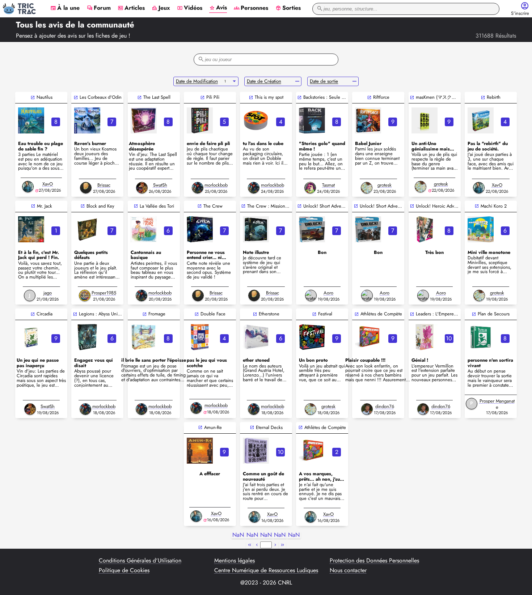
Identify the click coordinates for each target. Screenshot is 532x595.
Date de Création (264, 81)
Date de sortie (324, 81)
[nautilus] (31, 120)
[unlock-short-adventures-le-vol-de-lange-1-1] (312, 229)
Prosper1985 (104, 292)
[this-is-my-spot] (256, 120)
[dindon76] (367, 409)
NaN (238, 535)
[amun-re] (200, 451)
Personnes (251, 8)
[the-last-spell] (144, 120)
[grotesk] (366, 188)
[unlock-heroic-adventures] (424, 229)
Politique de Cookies (124, 570)
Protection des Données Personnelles (374, 560)
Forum (99, 8)
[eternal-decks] (256, 451)
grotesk (384, 185)
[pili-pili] (200, 120)
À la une (65, 8)
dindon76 (384, 406)
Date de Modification (197, 81)
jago (47, 292)
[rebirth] (481, 120)
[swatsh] (142, 188)
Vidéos (189, 8)
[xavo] (28, 186)
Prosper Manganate (497, 404)
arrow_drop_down (234, 81)
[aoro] (311, 295)
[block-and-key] (87, 229)
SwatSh (160, 185)
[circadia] (31, 337)
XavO (47, 183)
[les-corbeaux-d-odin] (87, 120)
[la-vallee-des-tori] (144, 229)
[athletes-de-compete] (368, 337)
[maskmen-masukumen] (424, 120)
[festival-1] (312, 337)
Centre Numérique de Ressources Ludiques (266, 570)
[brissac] (86, 188)
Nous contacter (348, 570)
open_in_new (32, 97)
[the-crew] (200, 229)
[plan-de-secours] (481, 337)
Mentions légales (234, 560)
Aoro (328, 292)
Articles (131, 8)
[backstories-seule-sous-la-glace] (312, 120)
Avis (218, 8)
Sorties (288, 8)
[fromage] (144, 337)
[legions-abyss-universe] (87, 337)
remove (297, 81)
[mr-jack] (31, 229)
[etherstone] (256, 337)
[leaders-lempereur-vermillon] (424, 337)
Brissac (103, 185)
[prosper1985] (84, 295)
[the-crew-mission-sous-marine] (256, 229)
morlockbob (216, 185)
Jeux (161, 8)
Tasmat (328, 185)
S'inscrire (520, 13)
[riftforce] (368, 120)
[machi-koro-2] (481, 229)
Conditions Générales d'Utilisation (140, 560)
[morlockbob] (197, 188)
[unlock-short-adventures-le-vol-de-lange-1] (368, 229)
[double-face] (200, 337)
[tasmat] (310, 188)
